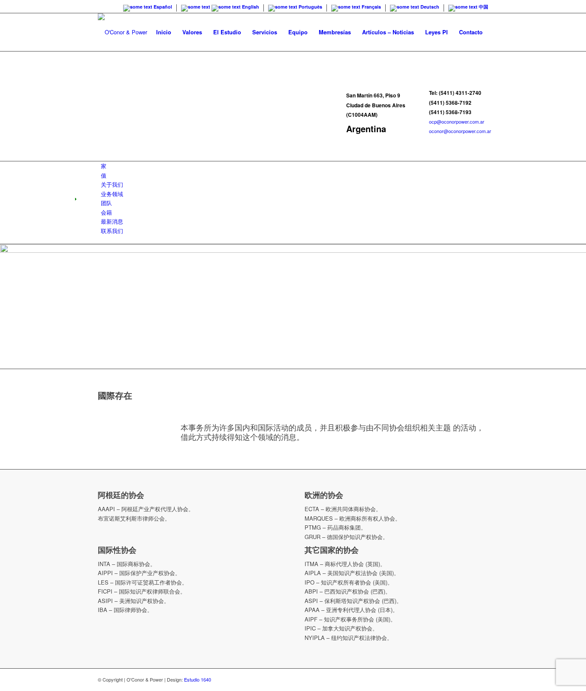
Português (309, 6)
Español (162, 6)
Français (370, 6)
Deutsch (429, 6)
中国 (482, 6)
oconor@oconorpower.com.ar (460, 130)
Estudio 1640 (197, 679)
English (250, 6)
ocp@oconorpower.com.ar (456, 121)
